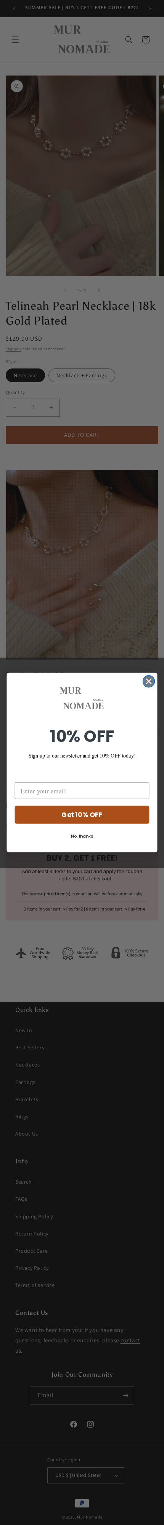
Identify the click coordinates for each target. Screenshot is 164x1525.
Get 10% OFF (81, 815)
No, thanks (82, 836)
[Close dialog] (149, 681)
